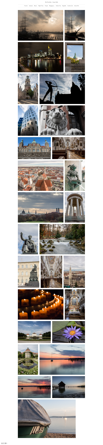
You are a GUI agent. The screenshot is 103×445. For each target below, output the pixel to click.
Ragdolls (64, 6)
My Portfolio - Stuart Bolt (51, 2)
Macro (35, 6)
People (46, 6)
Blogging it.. (52, 6)
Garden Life (70, 6)
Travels (26, 6)
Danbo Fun (58, 6)
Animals (31, 6)
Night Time (40, 6)
